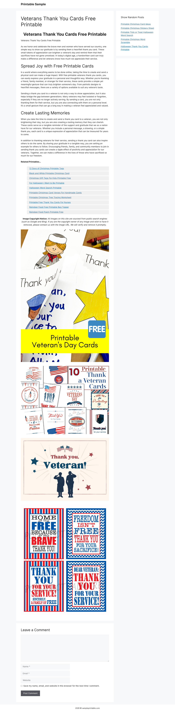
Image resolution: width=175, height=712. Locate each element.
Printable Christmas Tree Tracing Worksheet (50, 197)
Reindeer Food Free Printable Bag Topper (49, 207)
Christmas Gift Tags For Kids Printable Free (50, 178)
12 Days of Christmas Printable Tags (46, 168)
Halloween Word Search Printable (45, 188)
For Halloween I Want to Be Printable (46, 183)
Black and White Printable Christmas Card (49, 173)
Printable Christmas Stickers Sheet (137, 28)
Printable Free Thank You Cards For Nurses (50, 202)
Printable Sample (33, 4)
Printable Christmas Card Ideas (136, 24)
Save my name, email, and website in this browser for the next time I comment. (61, 686)
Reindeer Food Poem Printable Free (46, 212)
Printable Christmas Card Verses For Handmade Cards (55, 192)
